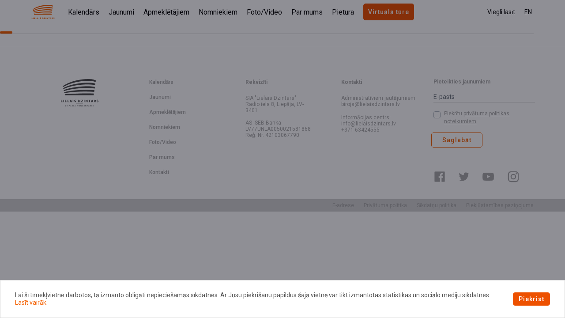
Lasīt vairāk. (31, 302)
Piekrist (531, 299)
